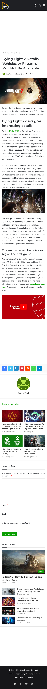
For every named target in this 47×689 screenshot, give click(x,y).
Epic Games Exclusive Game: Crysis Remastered (33, 451)
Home (6, 53)
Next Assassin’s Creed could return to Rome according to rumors (11, 426)
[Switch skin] (35, 6)
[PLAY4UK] (7, 5)
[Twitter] (10, 368)
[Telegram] (39, 368)
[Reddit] (27, 368)
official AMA (13, 131)
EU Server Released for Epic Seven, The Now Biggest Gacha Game (34, 426)
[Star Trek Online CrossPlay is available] (8, 620)
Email (4, 514)
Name (5, 505)
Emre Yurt (9, 74)
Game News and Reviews (23, 678)
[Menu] (44, 6)
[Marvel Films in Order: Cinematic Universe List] (8, 601)
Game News (15, 53)
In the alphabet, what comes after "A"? (17, 523)
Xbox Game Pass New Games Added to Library (11, 451)
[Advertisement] (23, 30)
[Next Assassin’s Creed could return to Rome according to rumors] (12, 416)
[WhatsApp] (33, 368)
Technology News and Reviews (28, 674)
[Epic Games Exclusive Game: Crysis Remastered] (34, 441)
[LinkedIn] (16, 368)
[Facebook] (4, 368)
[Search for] (40, 6)
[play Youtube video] (23, 307)
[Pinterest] (22, 368)
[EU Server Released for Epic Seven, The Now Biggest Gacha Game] (34, 416)
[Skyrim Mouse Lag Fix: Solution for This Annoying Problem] (8, 591)
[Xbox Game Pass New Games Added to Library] (12, 441)
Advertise (11, 674)
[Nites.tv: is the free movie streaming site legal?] (8, 611)
